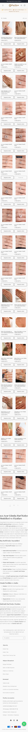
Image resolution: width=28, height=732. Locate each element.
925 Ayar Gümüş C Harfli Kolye (6, 492)
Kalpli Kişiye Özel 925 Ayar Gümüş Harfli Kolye (7, 305)
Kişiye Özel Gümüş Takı (9, 655)
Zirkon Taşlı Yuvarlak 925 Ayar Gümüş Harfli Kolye (19, 385)
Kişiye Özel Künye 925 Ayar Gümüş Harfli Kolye (20, 332)
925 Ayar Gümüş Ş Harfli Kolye (19, 198)
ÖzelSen (7, 729)
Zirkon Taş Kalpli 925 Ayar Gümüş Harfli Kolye (20, 439)
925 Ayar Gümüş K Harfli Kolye (19, 91)
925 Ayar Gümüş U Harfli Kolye (19, 225)
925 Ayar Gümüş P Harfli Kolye (6, 172)
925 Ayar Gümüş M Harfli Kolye (6, 118)
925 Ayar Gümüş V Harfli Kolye (19, 252)
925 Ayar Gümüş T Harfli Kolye (6, 225)
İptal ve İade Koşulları (9, 667)
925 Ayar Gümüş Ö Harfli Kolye (19, 145)
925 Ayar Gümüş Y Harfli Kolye (6, 279)
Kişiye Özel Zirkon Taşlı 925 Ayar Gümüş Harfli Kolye (20, 38)
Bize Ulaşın (6, 674)
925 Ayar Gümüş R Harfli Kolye (19, 172)
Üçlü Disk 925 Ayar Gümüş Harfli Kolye (20, 412)
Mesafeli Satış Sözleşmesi (10, 686)
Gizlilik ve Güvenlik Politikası (11, 689)
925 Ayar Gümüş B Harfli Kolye (19, 466)
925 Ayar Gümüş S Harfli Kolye (6, 198)
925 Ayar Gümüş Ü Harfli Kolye (6, 252)
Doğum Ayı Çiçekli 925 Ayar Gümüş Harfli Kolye (20, 65)
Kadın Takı (5, 652)
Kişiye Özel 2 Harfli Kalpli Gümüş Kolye (6, 359)
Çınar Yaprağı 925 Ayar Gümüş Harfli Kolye (6, 91)
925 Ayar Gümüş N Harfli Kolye (19, 118)
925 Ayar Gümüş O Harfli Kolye (6, 145)
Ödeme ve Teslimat (8, 670)
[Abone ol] (23, 638)
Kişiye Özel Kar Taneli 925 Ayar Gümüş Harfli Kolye (6, 385)
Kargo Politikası (7, 664)
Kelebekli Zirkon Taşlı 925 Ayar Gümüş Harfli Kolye (6, 38)
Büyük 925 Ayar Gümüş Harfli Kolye (6, 439)
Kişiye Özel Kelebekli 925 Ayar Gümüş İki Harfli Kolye (7, 332)
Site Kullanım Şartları (9, 692)
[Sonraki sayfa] (17, 505)
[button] (2, 5)
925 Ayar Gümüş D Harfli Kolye (19, 492)
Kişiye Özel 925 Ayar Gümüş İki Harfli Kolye (20, 359)
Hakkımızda (6, 683)
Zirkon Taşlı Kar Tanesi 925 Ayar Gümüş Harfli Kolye (20, 305)
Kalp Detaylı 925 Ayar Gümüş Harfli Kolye (5, 412)
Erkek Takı (5, 649)
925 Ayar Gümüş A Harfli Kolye (6, 466)
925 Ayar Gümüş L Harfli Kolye (6, 65)
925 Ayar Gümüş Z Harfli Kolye (19, 279)
